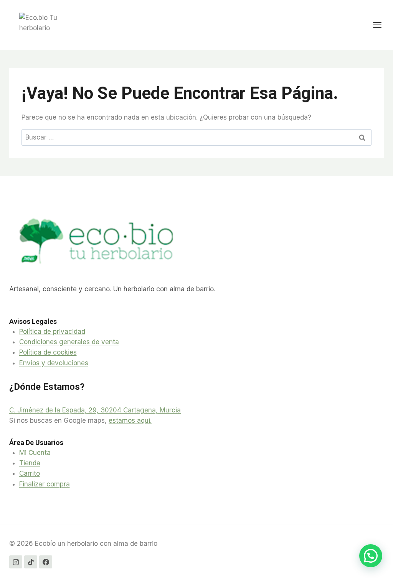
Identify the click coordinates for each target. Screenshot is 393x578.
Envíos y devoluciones (53, 363)
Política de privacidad (52, 331)
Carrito (29, 473)
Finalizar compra (44, 484)
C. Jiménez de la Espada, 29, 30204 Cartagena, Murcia (95, 410)
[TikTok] (30, 561)
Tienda (29, 463)
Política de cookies (48, 352)
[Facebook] (45, 561)
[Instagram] (15, 561)
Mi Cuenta (35, 452)
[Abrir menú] (381, 25)
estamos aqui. (130, 420)
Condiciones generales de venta (69, 342)
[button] (370, 555)
